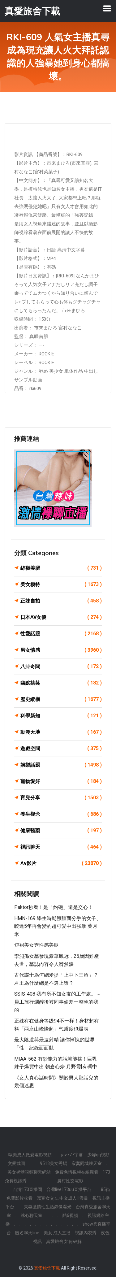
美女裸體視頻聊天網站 (29, 1172)
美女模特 (61, 584)
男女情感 (61, 650)
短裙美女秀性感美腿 (36, 945)
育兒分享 (61, 798)
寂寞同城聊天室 (86, 1163)
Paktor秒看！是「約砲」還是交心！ (53, 907)
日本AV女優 (61, 617)
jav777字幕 (72, 1154)
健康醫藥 (61, 830)
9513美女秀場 (53, 1163)
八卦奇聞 (61, 666)
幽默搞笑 (61, 683)
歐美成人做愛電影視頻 (30, 1154)
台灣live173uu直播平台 (68, 1189)
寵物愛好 (61, 781)
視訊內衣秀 (86, 1232)
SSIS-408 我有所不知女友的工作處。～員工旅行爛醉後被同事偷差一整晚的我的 (57, 1002)
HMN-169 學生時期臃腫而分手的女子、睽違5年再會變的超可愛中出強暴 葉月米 (57, 926)
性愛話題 (61, 633)
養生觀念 (61, 814)
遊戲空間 (61, 748)
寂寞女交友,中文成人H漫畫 (62, 1198)
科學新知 (61, 716)
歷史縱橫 (61, 699)
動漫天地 (61, 732)
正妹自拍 (61, 601)
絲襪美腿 (61, 568)
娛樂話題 (61, 765)
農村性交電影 (70, 1180)
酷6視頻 (70, 1215)
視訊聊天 (61, 847)
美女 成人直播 (57, 1232)
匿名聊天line (27, 1232)
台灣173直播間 (27, 1189)
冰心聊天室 (31, 1215)
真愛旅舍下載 (47, 1268)
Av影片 (61, 863)
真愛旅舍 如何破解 (64, 1241)
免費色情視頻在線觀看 (76, 1172)
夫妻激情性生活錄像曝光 (47, 1206)
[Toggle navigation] (107, 8)
